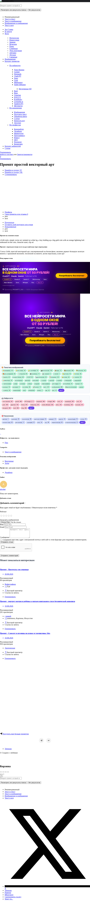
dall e (57, 404)
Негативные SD (25, 89)
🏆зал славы (19, 370)
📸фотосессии (45, 370)
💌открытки (21, 374)
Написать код (19, 121)
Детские (12, 55)
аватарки (15, 387)
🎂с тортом (75, 377)
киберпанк (31, 390)
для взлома (18, 422)
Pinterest (8, 893)
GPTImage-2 (28, 401)
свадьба (36, 383)
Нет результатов (34, 10)
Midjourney (18, 82)
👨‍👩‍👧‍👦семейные (33, 374)
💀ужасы (5, 390)
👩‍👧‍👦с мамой (45, 374)
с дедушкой (77, 380)
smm (38, 422)
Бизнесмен (18, 144)
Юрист (17, 138)
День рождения (15, 51)
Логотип (17, 123)
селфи (15, 383)
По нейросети (15, 66)
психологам (25, 419)
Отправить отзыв (7, 542)
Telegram (8, 749)
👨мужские (79, 370)
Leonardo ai (18, 102)
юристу (61, 419)
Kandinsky (18, 99)
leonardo (77, 404)
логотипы (25, 387)
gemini (17, 401)
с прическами (7, 383)
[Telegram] (41, 740)
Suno (16, 78)
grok (4, 404)
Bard (16, 91)
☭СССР (28, 377)
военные (5, 387)
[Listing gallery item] (0, 433)
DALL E (17, 97)
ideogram (5, 408)
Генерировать (5, 152)
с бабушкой (67, 380)
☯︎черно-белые (17, 377)
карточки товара (39, 419)
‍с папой (55, 374)
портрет (77, 383)
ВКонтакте (9, 895)
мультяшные (18, 380)
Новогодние (14, 40)
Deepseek (17, 74)
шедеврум (68, 401)
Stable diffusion (20, 85)
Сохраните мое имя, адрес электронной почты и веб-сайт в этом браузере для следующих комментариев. (45, 540)
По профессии (15, 125)
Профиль (8, 212)
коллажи (22, 383)
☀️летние (76, 374)
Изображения (10, 59)
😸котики (64, 377)
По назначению (15, 108)
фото (45, 387)
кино (24, 390)
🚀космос (36, 387)
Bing (16, 93)
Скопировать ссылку (13, 897)
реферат (51, 419)
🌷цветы (5, 377)
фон (53, 390)
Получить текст (20, 114)
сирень (81, 387)
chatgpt (49, 401)
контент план (6, 422)
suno (58, 401)
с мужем (59, 380)
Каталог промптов (12, 61)
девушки (12, 53)
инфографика (46, 383)
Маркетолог (19, 133)
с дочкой (51, 380)
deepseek (39, 401)
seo (46, 422)
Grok (16, 80)
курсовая (14, 419)
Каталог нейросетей (13, 146)
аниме (39, 390)
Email (2, 527)
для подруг (55, 383)
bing (22, 408)
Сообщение (4, 537)
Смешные (13, 57)
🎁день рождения (8, 374)
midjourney (33, 404)
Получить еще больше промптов (15, 734)
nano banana (6, 401)
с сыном (43, 380)
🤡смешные (52, 377)
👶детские (65, 374)
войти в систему (7, 154)
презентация (71, 419)
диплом (5, 419)
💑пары (57, 370)
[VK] (48, 740)
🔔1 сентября (32, 370)
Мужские (13, 44)
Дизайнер (18, 131)
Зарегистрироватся (24, 154)
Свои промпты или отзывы (16, 214)
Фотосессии (14, 38)
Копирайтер (19, 129)
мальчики (35, 380)
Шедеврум (18, 106)
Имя (1, 525)
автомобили (66, 383)
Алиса (23, 404)
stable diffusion (46, 404)
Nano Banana (19, 70)
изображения (56, 387)
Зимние (12, 42)
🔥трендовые (6, 370)
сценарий (29, 422)
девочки (27, 380)
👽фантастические (70, 387)
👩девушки (67, 370)
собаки (29, 383)
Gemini (17, 72)
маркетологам (56, 422)
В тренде (8, 32)
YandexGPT (18, 104)
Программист (19, 136)
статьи (82, 419)
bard (14, 408)
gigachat (13, 404)
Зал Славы (9, 29)
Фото (7, 34)
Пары (11, 46)
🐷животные (6, 380)
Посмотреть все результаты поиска (13, 10)
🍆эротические (40, 377)
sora (78, 401)
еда (46, 390)
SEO (16, 140)
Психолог (18, 142)
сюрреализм (16, 390)
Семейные (13, 49)
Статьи (17, 119)
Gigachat (17, 95)
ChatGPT (17, 76)
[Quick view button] (6, 591)
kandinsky (67, 404)
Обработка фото (20, 116)
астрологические (70, 422)
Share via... (9, 899)
